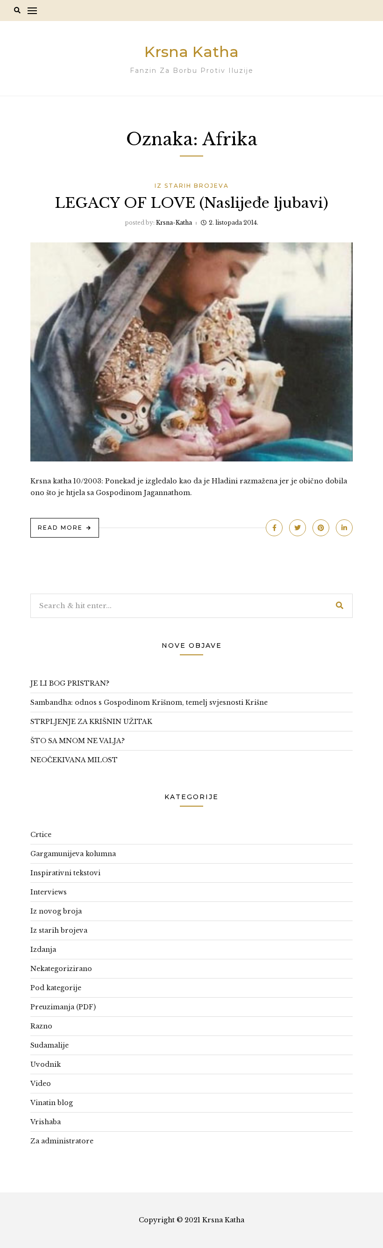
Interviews (48, 892)
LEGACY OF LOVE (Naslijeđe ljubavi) (191, 203)
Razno (41, 1026)
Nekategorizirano (61, 968)
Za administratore (61, 1141)
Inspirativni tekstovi (65, 873)
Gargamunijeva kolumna (73, 854)
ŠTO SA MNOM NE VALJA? (77, 741)
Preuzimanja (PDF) (63, 1007)
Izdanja (43, 949)
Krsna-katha (174, 222)
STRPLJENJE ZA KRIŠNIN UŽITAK (91, 721)
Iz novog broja (56, 911)
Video (40, 1083)
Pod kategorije (55, 988)
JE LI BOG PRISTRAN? (69, 683)
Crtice (40, 834)
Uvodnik (45, 1064)
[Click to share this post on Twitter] (297, 527)
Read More (60, 527)
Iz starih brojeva (192, 185)
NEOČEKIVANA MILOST (74, 760)
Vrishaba (45, 1122)
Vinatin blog (51, 1103)
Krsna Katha (191, 52)
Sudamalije (49, 1045)
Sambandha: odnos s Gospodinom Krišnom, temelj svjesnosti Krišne (149, 702)
